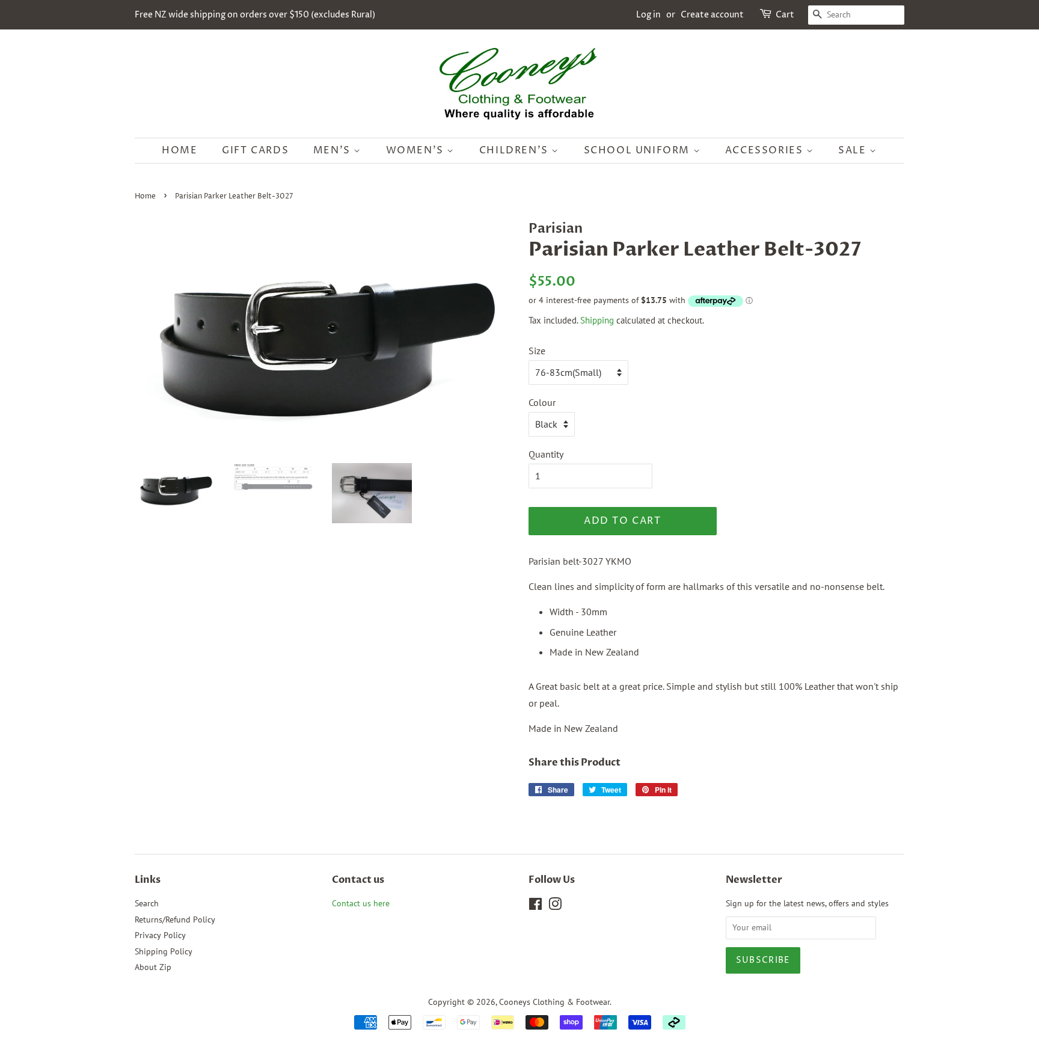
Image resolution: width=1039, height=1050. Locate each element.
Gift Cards (255, 150)
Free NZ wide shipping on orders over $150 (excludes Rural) (255, 14)
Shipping (597, 320)
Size (537, 351)
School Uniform (638, 150)
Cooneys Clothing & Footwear (554, 1001)
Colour (542, 402)
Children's (515, 150)
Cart (785, 14)
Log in (648, 14)
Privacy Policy (160, 935)
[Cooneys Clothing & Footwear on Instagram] (555, 906)
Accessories (765, 150)
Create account (712, 14)
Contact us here (361, 903)
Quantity (546, 454)
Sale (853, 150)
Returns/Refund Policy (175, 919)
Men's (333, 150)
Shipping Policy (163, 951)
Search (147, 903)
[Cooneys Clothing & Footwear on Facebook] (535, 906)
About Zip (153, 967)
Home (179, 150)
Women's (416, 150)
